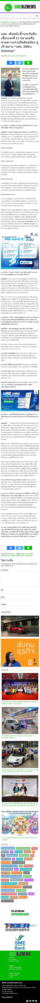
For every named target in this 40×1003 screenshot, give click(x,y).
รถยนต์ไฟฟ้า (5, 880)
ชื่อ (2, 590)
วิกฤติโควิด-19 (29, 880)
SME (3, 855)
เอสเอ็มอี (5, 897)
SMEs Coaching (6, 859)
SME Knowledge (15, 967)
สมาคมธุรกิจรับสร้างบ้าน (9, 883)
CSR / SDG (13, 975)
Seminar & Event (15, 969)
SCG (33, 852)
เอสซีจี (31, 894)
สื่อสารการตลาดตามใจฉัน (11, 887)
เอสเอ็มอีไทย (13, 897)
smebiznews (12, 855)
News (11, 965)
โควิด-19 (23, 897)
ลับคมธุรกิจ (16, 879)
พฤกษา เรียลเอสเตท (25, 869)
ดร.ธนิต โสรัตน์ (6, 862)
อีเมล (3, 597)
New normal (18, 852)
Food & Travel (14, 961)
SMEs (32, 855)
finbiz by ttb (5, 852)
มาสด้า (26, 873)
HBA (11, 852)
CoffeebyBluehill (8, 848)
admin (24, 56)
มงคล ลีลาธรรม (16, 873)
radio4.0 (27, 852)
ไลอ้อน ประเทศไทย (7, 901)
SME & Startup (15, 973)
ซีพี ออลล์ (28, 859)
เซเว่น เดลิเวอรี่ (21, 890)
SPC (13, 859)
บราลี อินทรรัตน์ (7, 869)
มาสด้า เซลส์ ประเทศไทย (11, 876)
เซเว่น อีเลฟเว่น (8, 890)
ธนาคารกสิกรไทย (18, 862)
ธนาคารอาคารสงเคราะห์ (9, 866)
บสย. (23, 554)
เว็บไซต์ (3, 604)
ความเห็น (4, 570)
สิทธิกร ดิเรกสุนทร (26, 555)
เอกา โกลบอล (22, 894)
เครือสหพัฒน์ (27, 887)
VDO (11, 977)
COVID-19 (34, 848)
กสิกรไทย (19, 859)
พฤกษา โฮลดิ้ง (5, 873)
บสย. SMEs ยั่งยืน (14, 555)
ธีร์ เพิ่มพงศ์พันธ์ (28, 866)
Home (12, 957)
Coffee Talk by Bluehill (23, 848)
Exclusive (10, 554)
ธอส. (20, 866)
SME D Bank (24, 855)
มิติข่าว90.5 (27, 876)
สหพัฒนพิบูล (23, 883)
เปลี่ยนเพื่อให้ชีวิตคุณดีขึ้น (9, 894)
